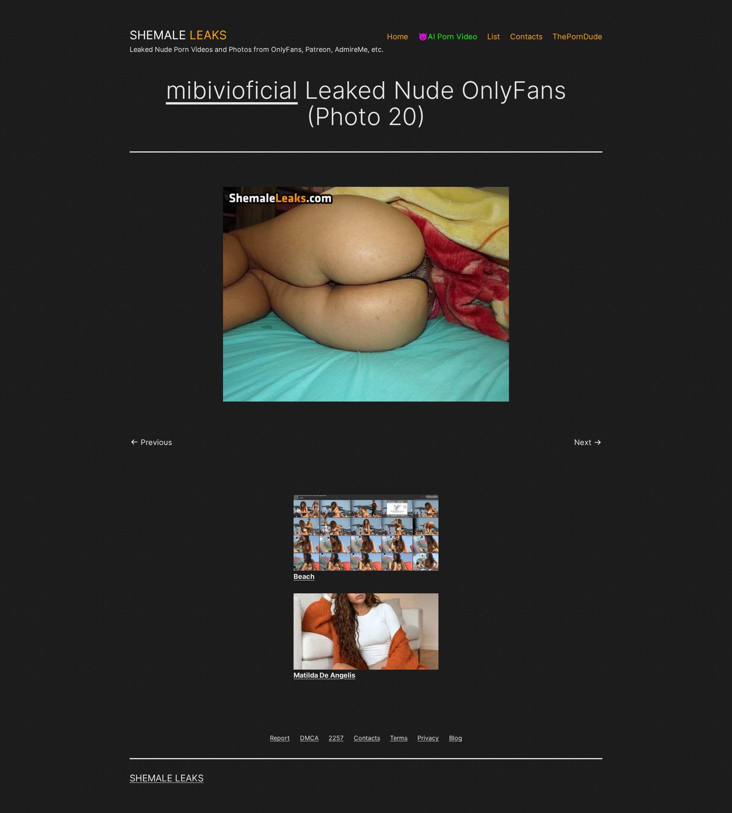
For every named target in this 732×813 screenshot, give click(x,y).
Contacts (526, 36)
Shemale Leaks (167, 778)
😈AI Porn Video (447, 36)
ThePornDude (577, 36)
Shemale (178, 35)
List (493, 36)
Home (397, 36)
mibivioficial (232, 90)
